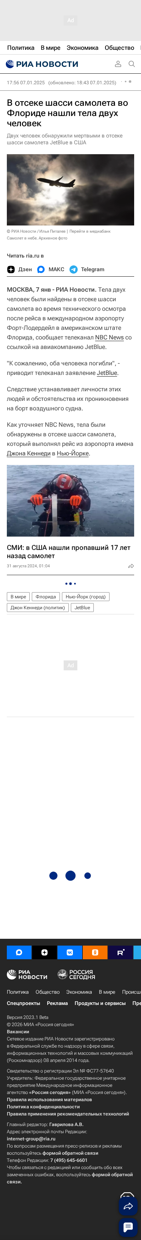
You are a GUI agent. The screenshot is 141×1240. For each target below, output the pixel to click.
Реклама (57, 1003)
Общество (48, 992)
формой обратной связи (70, 1153)
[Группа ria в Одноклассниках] (95, 952)
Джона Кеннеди (29, 453)
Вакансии (18, 1031)
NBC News (109, 337)
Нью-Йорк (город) (86, 596)
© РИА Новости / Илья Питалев (36, 231)
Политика (18, 992)
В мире (18, 596)
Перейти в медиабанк (90, 231)
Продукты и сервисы (100, 1003)
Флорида (46, 596)
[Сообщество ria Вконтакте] (69, 952)
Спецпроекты (23, 1003)
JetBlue (107, 372)
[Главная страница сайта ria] (41, 64)
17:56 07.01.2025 (26, 82)
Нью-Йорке (73, 453)
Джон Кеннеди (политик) (38, 607)
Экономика (79, 992)
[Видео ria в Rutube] (120, 952)
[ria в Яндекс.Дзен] (44, 952)
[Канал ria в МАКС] (19, 952)
